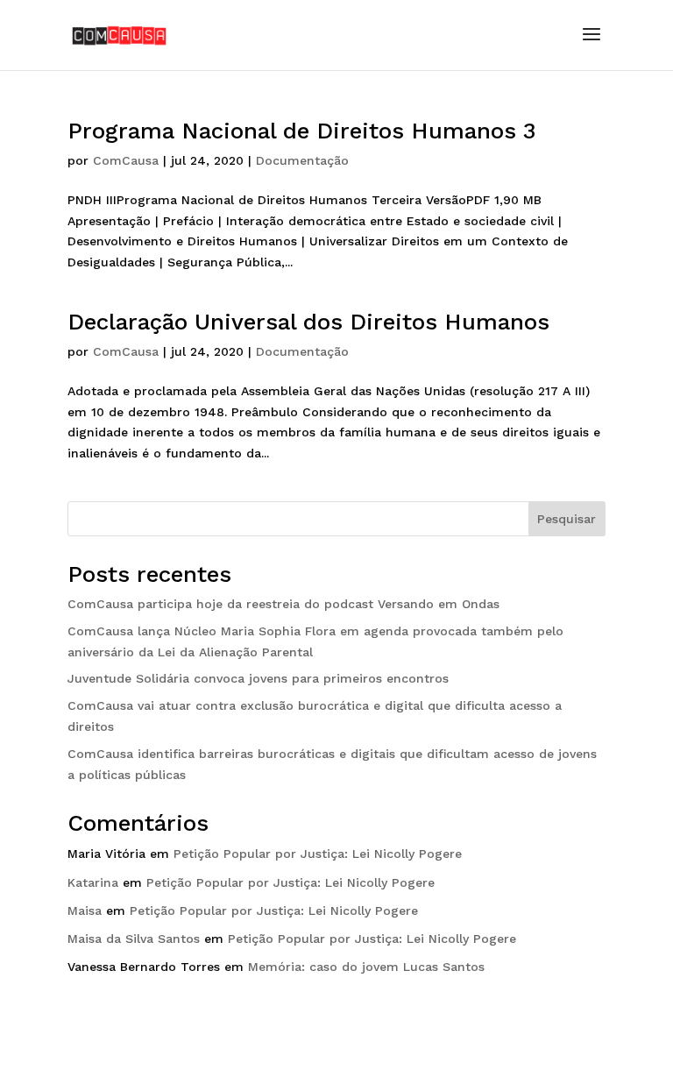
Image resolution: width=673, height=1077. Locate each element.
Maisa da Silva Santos (133, 939)
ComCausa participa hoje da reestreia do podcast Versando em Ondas (283, 604)
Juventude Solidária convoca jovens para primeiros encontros (258, 678)
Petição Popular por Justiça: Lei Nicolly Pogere (318, 854)
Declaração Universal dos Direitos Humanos (308, 321)
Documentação (302, 160)
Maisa (84, 910)
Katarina (92, 882)
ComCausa (126, 160)
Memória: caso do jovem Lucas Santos (366, 967)
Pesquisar (566, 519)
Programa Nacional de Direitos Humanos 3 (301, 130)
